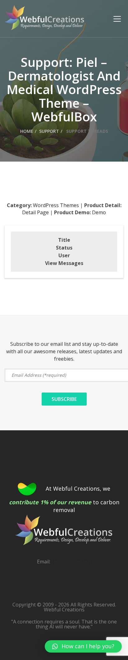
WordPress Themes (56, 205)
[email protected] (71, 561)
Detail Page (35, 212)
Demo (99, 212)
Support (49, 131)
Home (26, 131)
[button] (83, 646)
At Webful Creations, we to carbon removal (64, 499)
